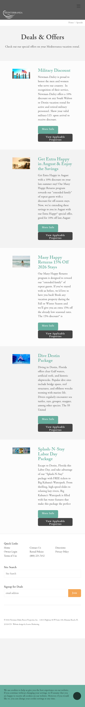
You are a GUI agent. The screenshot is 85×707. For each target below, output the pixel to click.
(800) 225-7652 (37, 556)
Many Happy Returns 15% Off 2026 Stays (53, 262)
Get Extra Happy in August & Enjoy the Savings (55, 164)
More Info (48, 129)
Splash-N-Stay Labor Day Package (51, 454)
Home (71, 23)
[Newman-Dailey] (13, 18)
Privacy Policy (62, 552)
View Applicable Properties (55, 138)
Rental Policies (36, 552)
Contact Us (35, 548)
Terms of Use (10, 556)
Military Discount (54, 71)
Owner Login (10, 552)
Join (74, 593)
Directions (60, 548)
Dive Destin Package (49, 359)
